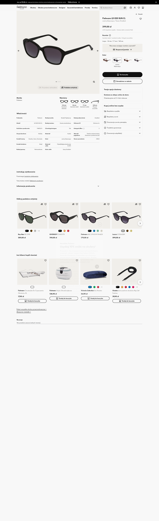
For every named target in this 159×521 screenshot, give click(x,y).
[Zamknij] (100, 224)
